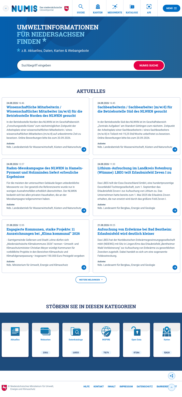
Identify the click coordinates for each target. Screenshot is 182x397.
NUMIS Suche (148, 65)
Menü (169, 8)
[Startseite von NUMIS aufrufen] (40, 8)
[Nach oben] (171, 387)
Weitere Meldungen (89, 280)
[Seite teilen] (171, 375)
